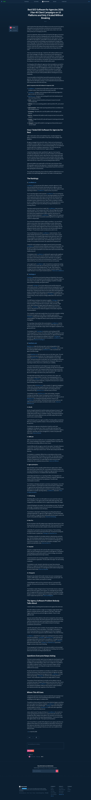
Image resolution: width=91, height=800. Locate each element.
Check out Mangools (48, 595)
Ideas (69, 788)
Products (61, 786)
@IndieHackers (24, 788)
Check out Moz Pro (46, 543)
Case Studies (36, 1)
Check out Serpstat (43, 569)
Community (53, 786)
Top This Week (53, 792)
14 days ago (38, 756)
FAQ (28, 793)
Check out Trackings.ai (39, 339)
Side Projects (61, 791)
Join (51, 796)
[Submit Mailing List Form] (57, 771)
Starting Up (26, 1)
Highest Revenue (62, 789)
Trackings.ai (31, 92)
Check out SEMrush (54, 461)
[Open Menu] (1, 1)
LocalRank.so (31, 88)
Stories (69, 791)
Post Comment (30, 750)
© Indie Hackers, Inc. (22, 793)
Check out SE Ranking (51, 517)
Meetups (52, 789)
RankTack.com (31, 96)
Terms (30, 793)
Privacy (34, 793)
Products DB (64, 1)
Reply (42, 756)
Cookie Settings (39, 793)
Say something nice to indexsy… (34, 744)
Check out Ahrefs (37, 433)
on (33, 731)
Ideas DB (54, 1)
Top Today (52, 791)
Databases (70, 786)
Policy (43, 793)
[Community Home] (45, 1)
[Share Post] (36, 737)
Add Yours (61, 794)
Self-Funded (61, 792)
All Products (61, 788)
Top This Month (53, 794)
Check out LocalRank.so (58, 270)
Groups (52, 788)
